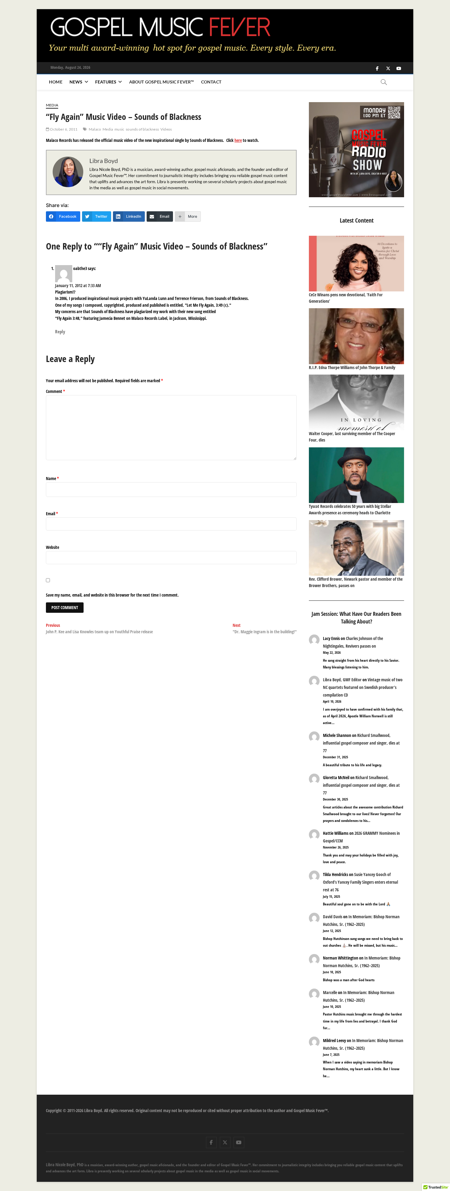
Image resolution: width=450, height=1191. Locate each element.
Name (52, 478)
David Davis (332, 916)
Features (106, 81)
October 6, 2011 (63, 129)
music (119, 129)
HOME (55, 81)
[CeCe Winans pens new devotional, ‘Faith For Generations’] (356, 263)
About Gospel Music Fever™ (161, 81)
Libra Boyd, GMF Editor (342, 679)
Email (52, 513)
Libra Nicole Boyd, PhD (65, 1164)
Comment (55, 391)
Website (52, 547)
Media (52, 105)
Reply (60, 331)
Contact (211, 81)
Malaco (95, 129)
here (238, 140)
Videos (166, 129)
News (76, 81)
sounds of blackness (142, 129)
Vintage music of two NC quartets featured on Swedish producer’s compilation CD (363, 687)
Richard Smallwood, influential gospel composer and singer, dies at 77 (361, 742)
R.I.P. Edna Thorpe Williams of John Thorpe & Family (352, 367)
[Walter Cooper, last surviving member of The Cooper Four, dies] (356, 402)
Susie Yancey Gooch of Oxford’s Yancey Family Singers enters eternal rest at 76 (360, 882)
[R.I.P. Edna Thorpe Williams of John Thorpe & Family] (356, 336)
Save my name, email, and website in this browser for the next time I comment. (112, 595)
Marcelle (330, 992)
